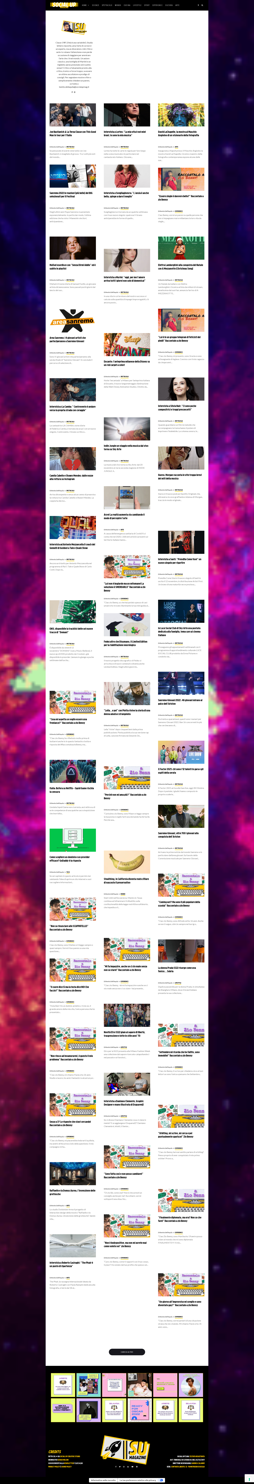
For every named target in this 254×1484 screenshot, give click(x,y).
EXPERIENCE (157, 5)
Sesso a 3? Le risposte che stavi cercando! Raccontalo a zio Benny (70, 1124)
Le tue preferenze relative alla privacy (138, 1480)
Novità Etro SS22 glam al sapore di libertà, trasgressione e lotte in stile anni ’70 (124, 1034)
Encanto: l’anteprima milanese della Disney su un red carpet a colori (127, 364)
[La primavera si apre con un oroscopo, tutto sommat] (114, 1410)
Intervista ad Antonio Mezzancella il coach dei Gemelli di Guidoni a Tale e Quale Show (72, 546)
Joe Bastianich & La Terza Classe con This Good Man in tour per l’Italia (73, 134)
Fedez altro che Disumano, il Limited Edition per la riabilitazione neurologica (125, 644)
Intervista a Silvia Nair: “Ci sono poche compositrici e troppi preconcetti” (177, 408)
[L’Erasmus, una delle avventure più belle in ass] (165, 1385)
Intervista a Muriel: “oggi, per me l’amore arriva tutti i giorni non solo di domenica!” (125, 279)
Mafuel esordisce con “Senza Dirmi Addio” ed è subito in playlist (73, 267)
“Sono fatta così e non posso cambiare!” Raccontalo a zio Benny (123, 1176)
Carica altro (127, 1352)
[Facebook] (116, 1467)
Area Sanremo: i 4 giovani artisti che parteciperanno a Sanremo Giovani (68, 340)
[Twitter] (120, 1467)
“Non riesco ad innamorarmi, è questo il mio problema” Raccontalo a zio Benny (71, 1058)
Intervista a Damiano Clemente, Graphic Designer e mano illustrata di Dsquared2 (124, 1103)
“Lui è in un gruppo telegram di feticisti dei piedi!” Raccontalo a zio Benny (179, 339)
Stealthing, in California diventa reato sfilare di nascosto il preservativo (126, 881)
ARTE (177, 5)
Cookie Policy (66, 1467)
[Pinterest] (137, 1467)
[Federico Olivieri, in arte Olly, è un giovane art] (140, 1385)
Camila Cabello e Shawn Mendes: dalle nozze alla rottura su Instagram (71, 478)
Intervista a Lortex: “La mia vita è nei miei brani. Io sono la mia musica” (125, 134)
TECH (68, 872)
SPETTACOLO (107, 5)
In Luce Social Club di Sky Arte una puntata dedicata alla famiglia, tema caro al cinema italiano (179, 632)
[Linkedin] (128, 1467)
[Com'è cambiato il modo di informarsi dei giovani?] (63, 1410)
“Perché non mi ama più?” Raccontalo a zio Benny (125, 797)
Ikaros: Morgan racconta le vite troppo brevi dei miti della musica (180, 477)
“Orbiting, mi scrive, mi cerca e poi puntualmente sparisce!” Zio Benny (175, 1135)
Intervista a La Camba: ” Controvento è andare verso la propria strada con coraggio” (73, 409)
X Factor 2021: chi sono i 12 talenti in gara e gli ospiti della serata (180, 771)
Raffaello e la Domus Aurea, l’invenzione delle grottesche (72, 1193)
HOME (84, 5)
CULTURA (169, 5)
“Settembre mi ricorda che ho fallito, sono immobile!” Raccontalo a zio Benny (179, 1054)
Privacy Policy (54, 1467)
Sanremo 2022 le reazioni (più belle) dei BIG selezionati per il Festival (71, 195)
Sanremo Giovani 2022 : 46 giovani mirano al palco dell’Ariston (180, 702)
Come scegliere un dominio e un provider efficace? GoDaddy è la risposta (70, 859)
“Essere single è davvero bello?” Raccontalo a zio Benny (181, 198)
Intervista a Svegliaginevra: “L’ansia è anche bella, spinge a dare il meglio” (126, 195)
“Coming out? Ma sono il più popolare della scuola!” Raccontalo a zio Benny (179, 904)
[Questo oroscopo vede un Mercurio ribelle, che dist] (63, 1385)
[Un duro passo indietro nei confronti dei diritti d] (88, 1385)
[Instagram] (124, 1467)
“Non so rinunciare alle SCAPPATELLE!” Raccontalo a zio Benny (69, 928)
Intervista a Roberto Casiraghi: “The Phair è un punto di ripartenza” (71, 1265)
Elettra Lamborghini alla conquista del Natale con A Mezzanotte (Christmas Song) (180, 267)
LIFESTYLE (137, 5)
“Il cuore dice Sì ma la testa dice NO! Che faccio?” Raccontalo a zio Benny (69, 989)
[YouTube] (132, 1467)
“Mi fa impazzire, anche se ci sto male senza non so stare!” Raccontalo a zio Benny (125, 968)
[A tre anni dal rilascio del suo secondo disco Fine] (191, 1385)
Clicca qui (79, 1463)
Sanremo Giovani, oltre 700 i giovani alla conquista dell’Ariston (178, 835)
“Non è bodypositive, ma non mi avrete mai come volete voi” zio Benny (125, 1245)
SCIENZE (95, 5)
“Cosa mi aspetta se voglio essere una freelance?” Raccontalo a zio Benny (68, 721)
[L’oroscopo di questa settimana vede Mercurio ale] (191, 1410)
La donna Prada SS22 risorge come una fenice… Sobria (177, 970)
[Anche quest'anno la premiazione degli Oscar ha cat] (140, 1410)
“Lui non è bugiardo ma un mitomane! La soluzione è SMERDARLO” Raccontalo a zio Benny (124, 587)
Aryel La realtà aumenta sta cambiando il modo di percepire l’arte (124, 517)
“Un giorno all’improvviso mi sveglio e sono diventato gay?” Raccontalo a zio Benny (179, 1304)
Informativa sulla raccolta (103, 1480)
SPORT (147, 5)
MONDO (118, 5)
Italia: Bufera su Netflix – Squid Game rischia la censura (72, 790)
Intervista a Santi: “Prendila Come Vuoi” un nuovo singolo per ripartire (179, 561)
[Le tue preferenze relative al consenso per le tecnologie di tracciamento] (249, 1479)
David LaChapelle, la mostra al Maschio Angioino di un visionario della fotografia (178, 134)
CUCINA (127, 5)
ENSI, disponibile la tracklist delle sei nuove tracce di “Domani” (71, 631)
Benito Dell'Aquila (57, 147)
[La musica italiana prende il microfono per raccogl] (114, 1385)
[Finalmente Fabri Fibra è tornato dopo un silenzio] (88, 1410)
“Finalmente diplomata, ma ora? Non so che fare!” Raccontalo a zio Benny (179, 1219)
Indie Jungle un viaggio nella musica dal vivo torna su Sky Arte (126, 448)
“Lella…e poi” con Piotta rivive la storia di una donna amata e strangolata (127, 712)
